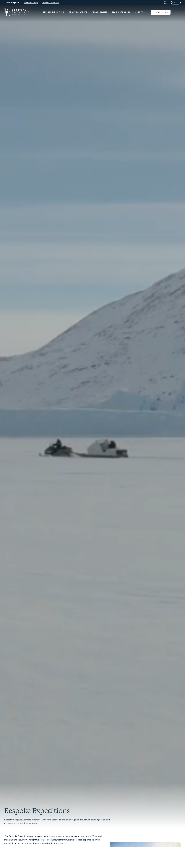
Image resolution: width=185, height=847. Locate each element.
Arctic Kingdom (12, 2)
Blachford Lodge (31, 2)
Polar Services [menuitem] (99, 12)
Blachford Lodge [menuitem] (121, 12)
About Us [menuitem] (140, 12)
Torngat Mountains (50, 2)
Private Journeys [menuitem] (78, 12)
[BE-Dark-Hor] (16, 12)
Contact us (160, 12)
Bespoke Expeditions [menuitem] (53, 12)
